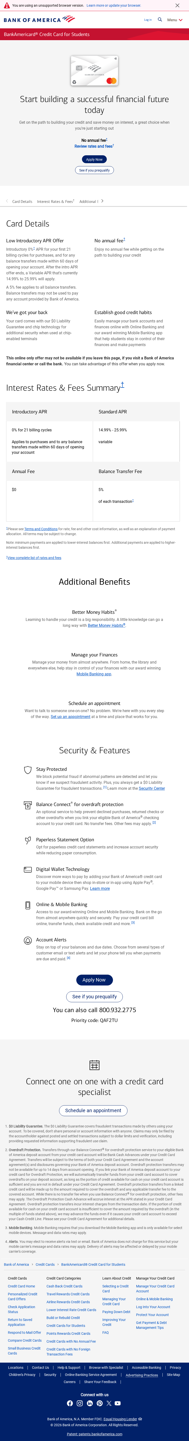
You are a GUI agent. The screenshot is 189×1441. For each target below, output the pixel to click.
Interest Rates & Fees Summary (65, 387)
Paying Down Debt (116, 1312)
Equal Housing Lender (120, 1419)
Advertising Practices (142, 1375)
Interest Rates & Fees (56, 201)
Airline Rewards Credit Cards (68, 1302)
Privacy (175, 1368)
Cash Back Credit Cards (64, 1286)
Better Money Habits (106, 625)
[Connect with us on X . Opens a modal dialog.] (109, 1404)
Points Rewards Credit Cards (68, 1334)
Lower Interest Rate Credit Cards (71, 1310)
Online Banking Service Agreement (91, 1375)
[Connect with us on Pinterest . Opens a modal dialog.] (100, 1404)
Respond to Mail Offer (24, 1333)
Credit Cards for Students (66, 1326)
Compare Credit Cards (25, 1340)
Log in (148, 19)
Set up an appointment (70, 716)
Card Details (22, 201)
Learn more (100, 888)
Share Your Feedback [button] (100, 1382)
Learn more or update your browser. (114, 5)
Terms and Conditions (41, 529)
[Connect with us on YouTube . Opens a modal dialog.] (118, 1404)
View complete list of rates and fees (34, 558)
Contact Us (40, 1368)
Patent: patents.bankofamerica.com (94, 1434)
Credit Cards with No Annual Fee (71, 1341)
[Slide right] (102, 201)
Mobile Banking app (94, 674)
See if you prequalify (94, 170)
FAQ (105, 1333)
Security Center (152, 788)
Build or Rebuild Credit (63, 1318)
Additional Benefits (95, 201)
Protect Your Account (152, 1315)
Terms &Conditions (175, 199)
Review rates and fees (94, 146)
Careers (70, 1382)
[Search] (160, 19)
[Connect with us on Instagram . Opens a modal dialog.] (80, 1404)
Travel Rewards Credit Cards (68, 1294)
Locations (15, 1368)
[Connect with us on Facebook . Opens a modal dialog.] (70, 1404)
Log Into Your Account (153, 1307)
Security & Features (94, 750)
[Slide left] (7, 201)
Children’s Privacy (22, 1375)
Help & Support (69, 1368)
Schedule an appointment (93, 1110)
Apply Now (94, 159)
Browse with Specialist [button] (106, 1368)
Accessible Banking (146, 1368)
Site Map (173, 1375)
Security (50, 1375)
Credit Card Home (21, 1286)
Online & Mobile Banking (154, 1299)
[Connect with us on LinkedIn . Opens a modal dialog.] (90, 1404)
